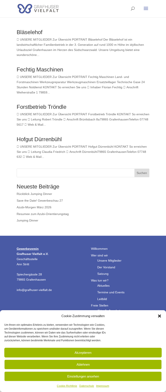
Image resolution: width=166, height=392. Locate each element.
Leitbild (102, 299)
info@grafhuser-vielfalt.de (34, 290)
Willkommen (99, 248)
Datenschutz (86, 385)
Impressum (102, 385)
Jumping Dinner (27, 220)
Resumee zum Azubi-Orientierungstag (43, 214)
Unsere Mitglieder (109, 260)
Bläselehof (29, 32)
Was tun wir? (100, 280)
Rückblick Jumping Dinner (34, 194)
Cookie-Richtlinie (67, 385)
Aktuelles (103, 285)
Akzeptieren (83, 352)
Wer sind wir (99, 255)
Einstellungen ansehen (83, 376)
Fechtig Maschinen (40, 69)
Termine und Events (110, 292)
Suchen (142, 173)
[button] (159, 316)
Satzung (103, 273)
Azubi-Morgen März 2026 (34, 207)
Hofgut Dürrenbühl (39, 139)
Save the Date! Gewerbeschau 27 (40, 200)
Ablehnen (83, 364)
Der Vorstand (106, 267)
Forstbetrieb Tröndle (41, 107)
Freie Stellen (99, 305)
